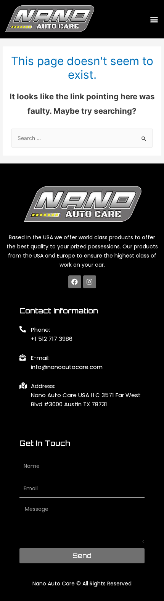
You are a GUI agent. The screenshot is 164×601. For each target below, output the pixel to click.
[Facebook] (74, 281)
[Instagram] (89, 281)
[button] (154, 19)
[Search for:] (82, 138)
